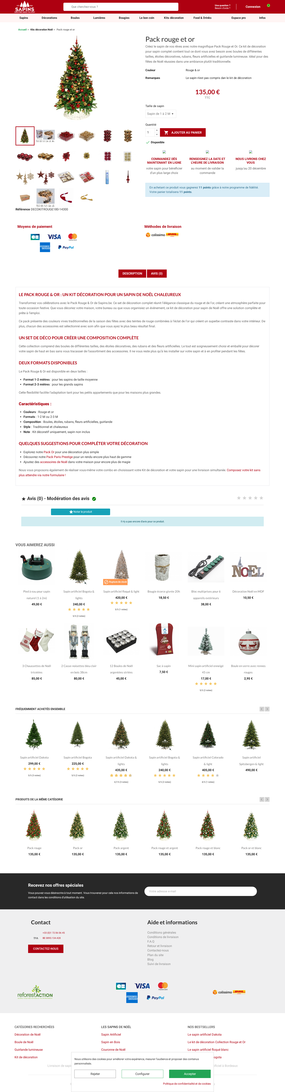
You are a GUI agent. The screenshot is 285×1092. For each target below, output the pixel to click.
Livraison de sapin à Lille (64, 1066)
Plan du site (155, 955)
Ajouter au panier (183, 132)
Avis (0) (157, 273)
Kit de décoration (26, 1057)
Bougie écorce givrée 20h (164, 591)
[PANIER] (266, 6)
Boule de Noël (24, 1042)
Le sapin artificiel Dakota (205, 1034)
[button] (238, 18)
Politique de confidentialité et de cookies (187, 1083)
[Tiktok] (67, 961)
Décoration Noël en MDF (248, 591)
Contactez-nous (158, 950)
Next (267, 709)
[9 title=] (128, 775)
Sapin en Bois (110, 1042)
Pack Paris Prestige (59, 457)
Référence (23, 209)
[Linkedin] (75, 961)
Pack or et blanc (251, 848)
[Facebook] (32, 961)
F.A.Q (150, 941)
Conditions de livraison (163, 937)
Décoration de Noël (28, 1034)
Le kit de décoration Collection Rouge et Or (216, 1042)
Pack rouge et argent (164, 848)
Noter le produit (80, 512)
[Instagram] (49, 961)
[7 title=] (124, 775)
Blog (150, 959)
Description (132, 273)
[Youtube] (58, 961)
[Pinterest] (41, 961)
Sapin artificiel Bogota (78, 757)
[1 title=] (239, 498)
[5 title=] (261, 498)
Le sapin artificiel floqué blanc (208, 1049)
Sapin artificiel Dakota (34, 757)
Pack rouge (34, 848)
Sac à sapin (164, 666)
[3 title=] (250, 498)
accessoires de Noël (53, 462)
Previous (262, 709)
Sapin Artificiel (111, 1034)
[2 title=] (244, 498)
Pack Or (49, 452)
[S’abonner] (252, 891)
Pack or (78, 848)
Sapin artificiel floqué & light (121, 591)
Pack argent (121, 848)
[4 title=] (255, 498)
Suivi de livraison (159, 964)
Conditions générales (161, 932)
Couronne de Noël (113, 1049)
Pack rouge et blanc (208, 848)
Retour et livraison (159, 946)
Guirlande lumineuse (29, 1049)
